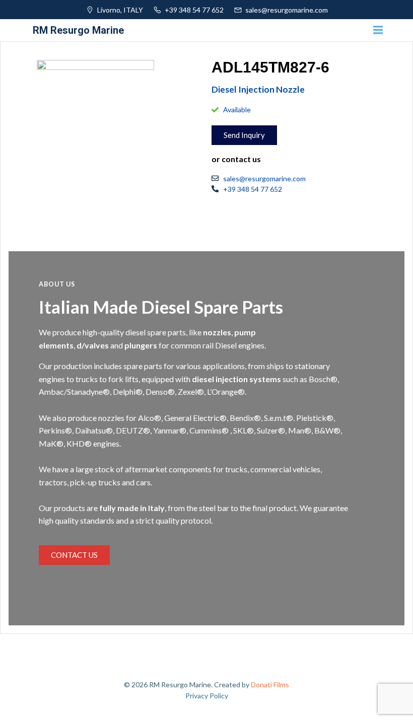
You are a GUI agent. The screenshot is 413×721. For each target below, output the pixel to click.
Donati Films (270, 684)
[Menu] (376, 30)
